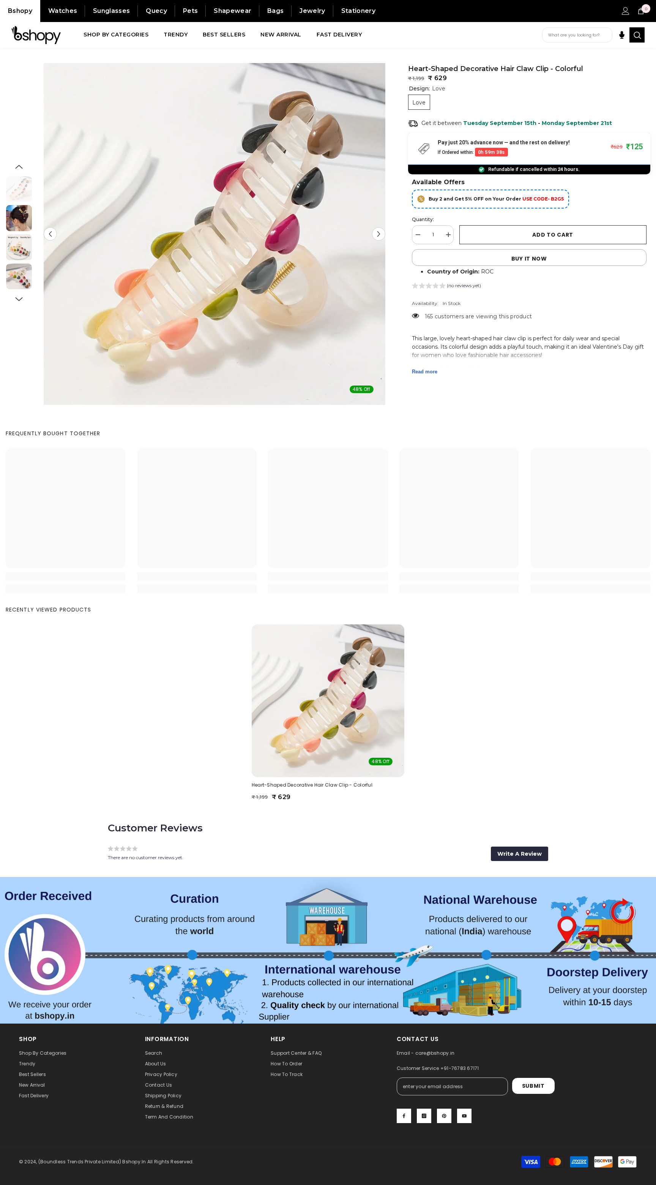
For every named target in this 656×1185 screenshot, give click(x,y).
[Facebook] (404, 1116)
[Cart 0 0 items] (641, 11)
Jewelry (312, 10)
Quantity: (423, 219)
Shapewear (232, 10)
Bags (275, 10)
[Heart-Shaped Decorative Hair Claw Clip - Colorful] (328, 700)
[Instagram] (424, 1116)
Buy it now (529, 258)
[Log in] (625, 11)
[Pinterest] (444, 1116)
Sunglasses (111, 10)
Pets (190, 10)
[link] (66, 576)
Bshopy (20, 10)
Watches (62, 10)
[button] (50, 234)
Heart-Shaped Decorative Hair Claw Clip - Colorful (312, 785)
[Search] (637, 35)
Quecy (156, 10)
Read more (424, 371)
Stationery (358, 10)
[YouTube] (464, 1116)
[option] (214, 234)
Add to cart (552, 235)
